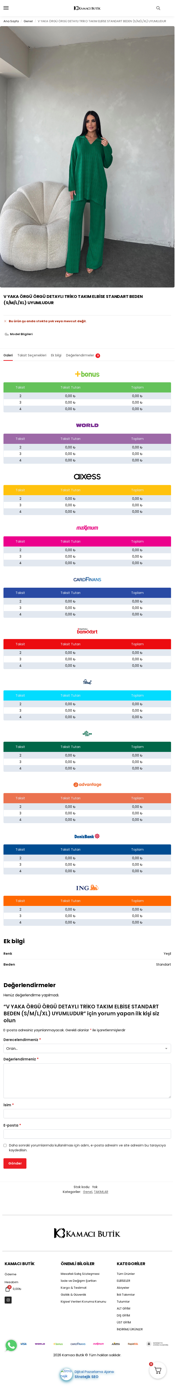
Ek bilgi (56, 355)
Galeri (8, 355)
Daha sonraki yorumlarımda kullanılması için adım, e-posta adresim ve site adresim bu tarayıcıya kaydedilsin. (87, 1147)
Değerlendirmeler (82, 355)
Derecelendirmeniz (22, 1039)
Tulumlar (123, 1301)
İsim (8, 1105)
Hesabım (11, 1282)
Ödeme (10, 1274)
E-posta (12, 1125)
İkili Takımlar (126, 1294)
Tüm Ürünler (126, 1274)
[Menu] (10, 8)
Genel (28, 21)
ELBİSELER (123, 1281)
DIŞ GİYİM (123, 1315)
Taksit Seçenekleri (31, 355)
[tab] (8, 354)
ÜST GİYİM (124, 1322)
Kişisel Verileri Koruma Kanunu (83, 1301)
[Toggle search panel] (158, 8)
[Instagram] (8, 1300)
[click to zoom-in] (87, 156)
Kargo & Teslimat (73, 1287)
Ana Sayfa (11, 21)
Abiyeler (123, 1287)
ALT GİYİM (123, 1308)
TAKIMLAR (101, 1192)
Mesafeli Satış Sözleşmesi (80, 1274)
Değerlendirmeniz (21, 1059)
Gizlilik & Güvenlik (73, 1294)
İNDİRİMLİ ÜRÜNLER (130, 1329)
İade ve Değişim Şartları (78, 1281)
